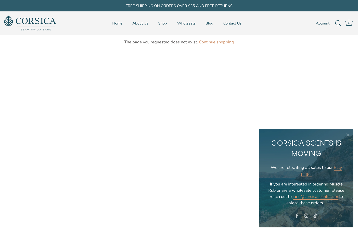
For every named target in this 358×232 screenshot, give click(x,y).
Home (117, 23)
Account (322, 23)
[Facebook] (297, 215)
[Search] (338, 23)
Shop (162, 23)
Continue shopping (216, 42)
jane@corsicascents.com (315, 196)
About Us (140, 23)
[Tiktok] (315, 215)
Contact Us (232, 23)
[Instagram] (306, 215)
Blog (209, 23)
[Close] (347, 134)
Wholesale (186, 23)
